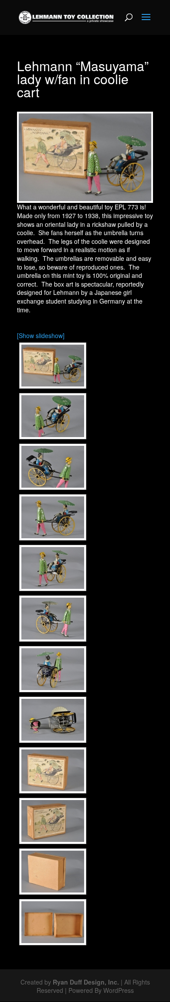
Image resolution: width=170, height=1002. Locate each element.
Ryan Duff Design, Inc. (86, 982)
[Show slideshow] (41, 335)
